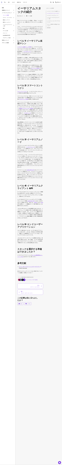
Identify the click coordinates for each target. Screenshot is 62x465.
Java (42, 202)
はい (21, 303)
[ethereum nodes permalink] (16, 140)
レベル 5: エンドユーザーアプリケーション (53, 21)
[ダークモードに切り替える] (53, 2)
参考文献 (48, 27)
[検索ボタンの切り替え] (51, 2)
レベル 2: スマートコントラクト (53, 13)
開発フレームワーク (7, 22)
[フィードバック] (59, 462)
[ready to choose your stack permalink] (16, 250)
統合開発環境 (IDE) (6, 35)
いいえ (28, 303)
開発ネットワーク (6, 19)
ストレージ (5, 33)
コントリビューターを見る (32, 279)
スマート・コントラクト (7, 17)
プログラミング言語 (7, 37)
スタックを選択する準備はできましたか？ (53, 25)
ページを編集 (29, 15)
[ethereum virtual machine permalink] (16, 42)
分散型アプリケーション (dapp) (26, 108)
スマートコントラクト (22, 91)
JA (58, 2)
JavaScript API (30, 201)
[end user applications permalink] (16, 225)
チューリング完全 (35, 68)
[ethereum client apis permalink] (16, 187)
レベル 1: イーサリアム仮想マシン (53, 11)
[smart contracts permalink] (16, 86)
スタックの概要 (6, 15)
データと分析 (5, 30)
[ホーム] (1, 2)
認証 (4, 28)
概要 (3, 7)
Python (35, 202)
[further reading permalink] (16, 263)
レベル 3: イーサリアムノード (52, 15)
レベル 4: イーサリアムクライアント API (53, 18)
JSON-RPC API (30, 170)
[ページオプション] (24, 16)
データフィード (27, 113)
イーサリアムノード (30, 147)
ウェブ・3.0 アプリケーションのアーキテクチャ (30, 266)
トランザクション (27, 51)
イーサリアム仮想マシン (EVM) (24, 46)
